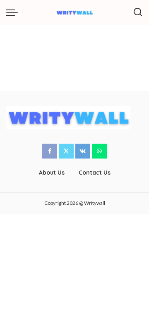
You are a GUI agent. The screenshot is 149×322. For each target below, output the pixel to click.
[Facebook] (49, 151)
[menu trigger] (14, 12)
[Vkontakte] (82, 151)
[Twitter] (66, 151)
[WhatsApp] (99, 151)
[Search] (138, 12)
